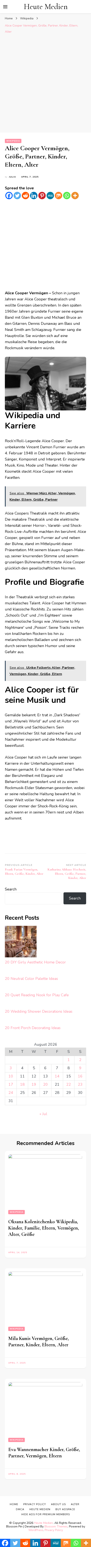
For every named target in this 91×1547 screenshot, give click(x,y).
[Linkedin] (33, 195)
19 (34, 1084)
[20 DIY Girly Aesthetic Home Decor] (21, 942)
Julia (12, 176)
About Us (58, 1504)
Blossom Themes (56, 1526)
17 (10, 1084)
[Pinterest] (42, 195)
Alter (75, 1504)
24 (10, 1092)
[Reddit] (25, 195)
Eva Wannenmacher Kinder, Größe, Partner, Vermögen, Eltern (44, 1452)
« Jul (43, 1113)
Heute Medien (46, 6)
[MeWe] (50, 195)
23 (80, 1084)
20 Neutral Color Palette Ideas (31, 978)
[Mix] (58, 195)
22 (68, 1084)
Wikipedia (13, 140)
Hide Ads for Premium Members (45, 1514)
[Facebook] (9, 195)
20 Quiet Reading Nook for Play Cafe (37, 995)
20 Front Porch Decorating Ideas (33, 1027)
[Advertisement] (45, 83)
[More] (75, 195)
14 (57, 1076)
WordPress (35, 1530)
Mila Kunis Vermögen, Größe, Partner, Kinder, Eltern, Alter (38, 1341)
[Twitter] (17, 195)
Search (11, 889)
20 (45, 1084)
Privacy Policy (54, 1530)
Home (14, 1504)
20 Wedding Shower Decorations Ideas (38, 1011)
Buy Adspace (65, 1509)
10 (10, 1076)
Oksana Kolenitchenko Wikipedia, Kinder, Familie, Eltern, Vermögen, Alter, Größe (43, 1228)
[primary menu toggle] (5, 6)
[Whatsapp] (66, 195)
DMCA (20, 1509)
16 (80, 1076)
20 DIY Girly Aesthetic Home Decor (35, 962)
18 (22, 1084)
